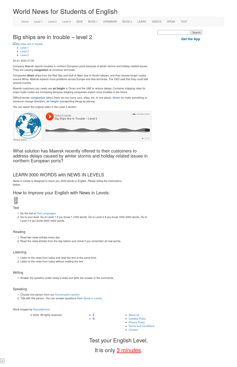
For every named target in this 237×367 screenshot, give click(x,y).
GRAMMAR (110, 21)
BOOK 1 (93, 21)
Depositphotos (41, 309)
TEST (184, 21)
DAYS (79, 21)
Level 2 (52, 21)
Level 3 (66, 21)
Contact (133, 329)
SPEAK (171, 21)
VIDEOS (156, 21)
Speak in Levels (92, 298)
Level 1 (38, 21)
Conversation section (67, 294)
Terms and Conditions (141, 326)
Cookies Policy (137, 318)
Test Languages (46, 213)
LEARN (142, 21)
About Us (134, 315)
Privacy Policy (137, 322)
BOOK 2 (127, 21)
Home (25, 21)
